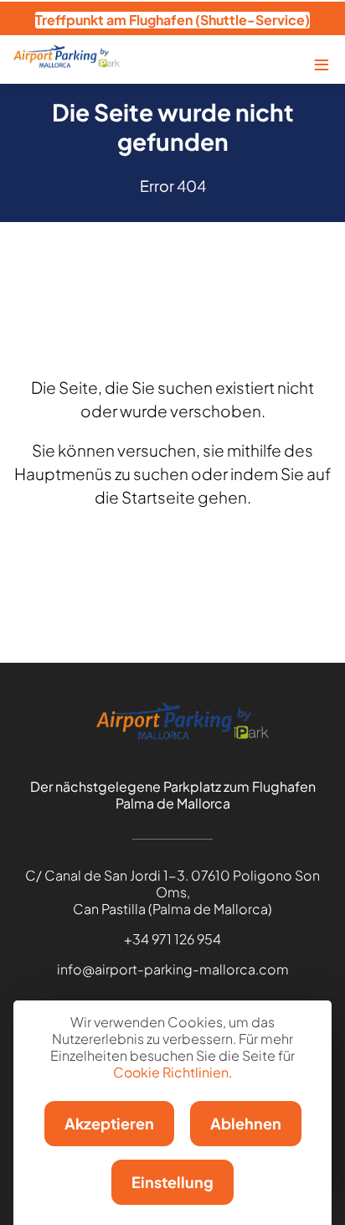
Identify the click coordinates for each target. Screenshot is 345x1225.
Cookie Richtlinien (171, 1072)
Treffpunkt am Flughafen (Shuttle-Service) (172, 19)
